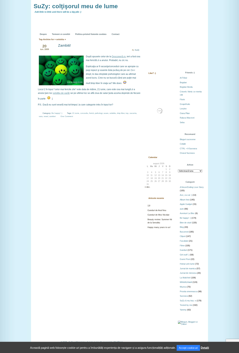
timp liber (121, 113)
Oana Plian (185, 113)
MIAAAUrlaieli (186, 282)
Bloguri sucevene (187, 139)
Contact (116, 34)
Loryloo (183, 108)
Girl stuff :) (184, 255)
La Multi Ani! (185, 278)
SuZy (137, 50)
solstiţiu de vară (61, 93)
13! (149, 205)
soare (106, 113)
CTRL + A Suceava (188, 148)
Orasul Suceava (187, 153)
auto (182, 209)
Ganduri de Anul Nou (157, 210)
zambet (52, 116)
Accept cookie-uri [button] (188, 347)
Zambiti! (64, 45)
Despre (43, 34)
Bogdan (183, 82)
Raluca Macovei (187, 118)
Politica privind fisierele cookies (90, 34)
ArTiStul (183, 78)
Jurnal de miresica (188, 273)
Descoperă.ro (119, 56)
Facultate (184, 241)
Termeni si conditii (61, 34)
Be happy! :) (57, 113)
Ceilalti (183, 144)
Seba (182, 122)
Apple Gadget (186, 204)
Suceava (184, 296)
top (127, 113)
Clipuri (182, 236)
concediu (84, 113)
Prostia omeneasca (188, 291)
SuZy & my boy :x (188, 300)
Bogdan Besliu (186, 87)
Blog (182, 227)
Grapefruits (185, 104)
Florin (182, 99)
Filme (182, 245)
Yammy (183, 310)
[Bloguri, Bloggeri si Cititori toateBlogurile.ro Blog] (190, 324)
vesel (46, 116)
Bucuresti (184, 232)
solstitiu (113, 113)
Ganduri (183, 250)
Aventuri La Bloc (187, 213)
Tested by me (186, 305)
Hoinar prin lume (187, 264)
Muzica (183, 287)
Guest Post (185, 259)
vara (41, 116)
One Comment (66, 116)
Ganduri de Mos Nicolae (158, 215)
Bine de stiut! (185, 222)
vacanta (133, 113)
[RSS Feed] (153, 31)
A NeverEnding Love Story (192, 187)
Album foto (184, 200)
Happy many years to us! (159, 227)
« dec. (147, 187)
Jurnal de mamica (188, 268)
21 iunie (75, 113)
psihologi (99, 113)
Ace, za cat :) (186, 195)
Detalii (205, 347)
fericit (91, 113)
